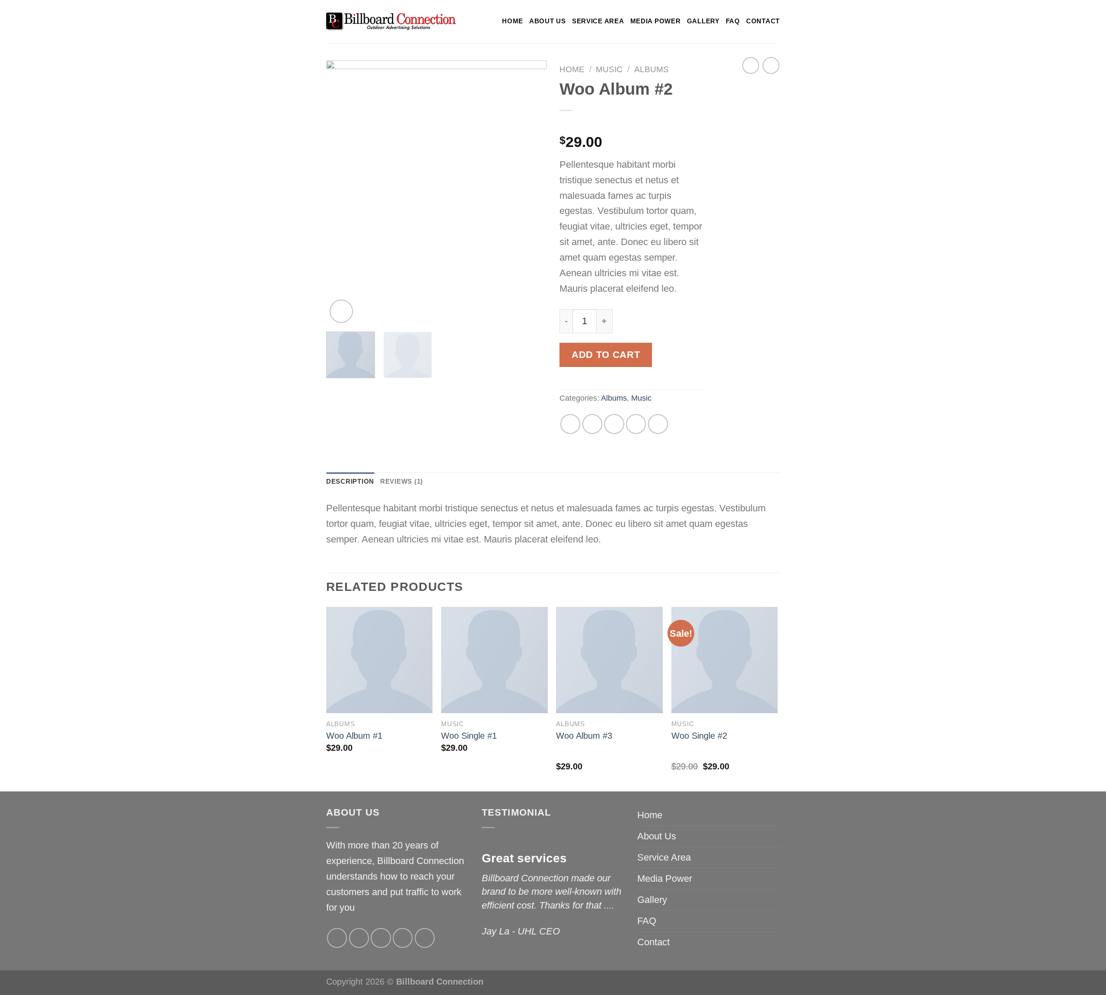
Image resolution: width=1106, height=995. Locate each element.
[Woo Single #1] (494, 660)
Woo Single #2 (699, 735)
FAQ (733, 21)
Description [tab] (350, 481)
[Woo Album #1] (379, 660)
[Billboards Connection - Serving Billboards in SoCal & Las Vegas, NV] (391, 22)
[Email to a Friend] (614, 424)
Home (512, 21)
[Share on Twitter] (592, 424)
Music (609, 69)
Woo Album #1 (354, 735)
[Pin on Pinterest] (636, 424)
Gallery (703, 21)
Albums (651, 69)
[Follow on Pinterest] (425, 938)
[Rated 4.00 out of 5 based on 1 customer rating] (630, 124)
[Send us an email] (403, 938)
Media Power (655, 21)
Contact (763, 21)
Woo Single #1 (469, 735)
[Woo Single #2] (724, 660)
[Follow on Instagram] (359, 938)
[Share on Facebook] (570, 424)
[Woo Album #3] (609, 660)
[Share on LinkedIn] (658, 424)
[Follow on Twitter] (381, 938)
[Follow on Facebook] (337, 938)
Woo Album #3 (584, 735)
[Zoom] (341, 311)
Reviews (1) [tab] (401, 481)
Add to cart (606, 354)
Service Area (598, 21)
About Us (547, 21)
